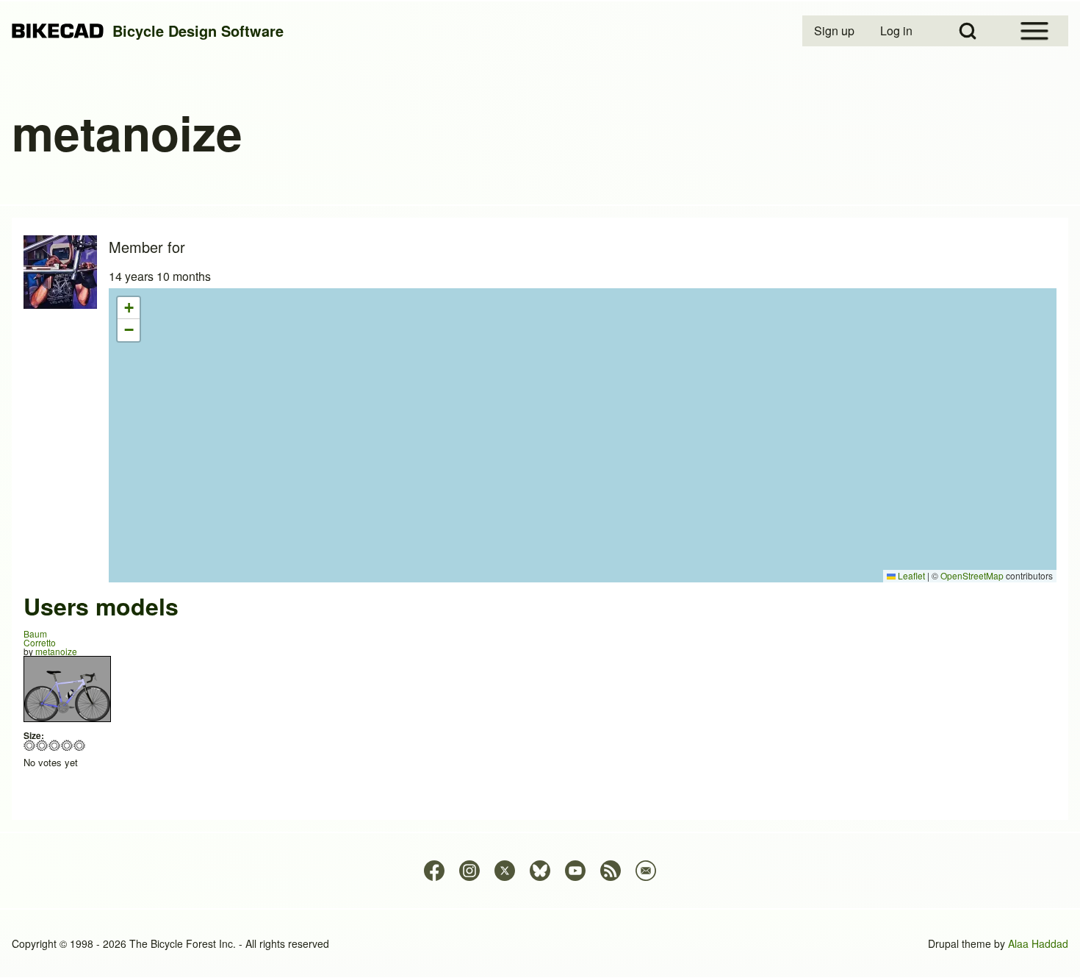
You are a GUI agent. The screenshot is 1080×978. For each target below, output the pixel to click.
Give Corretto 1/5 (30, 745)
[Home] (58, 31)
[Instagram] (469, 871)
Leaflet (910, 575)
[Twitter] (504, 871)
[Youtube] (575, 871)
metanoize (56, 651)
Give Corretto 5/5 (79, 745)
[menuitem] (835, 30)
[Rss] (610, 871)
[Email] (645, 871)
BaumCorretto (40, 638)
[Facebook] (434, 871)
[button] (129, 308)
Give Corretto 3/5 (54, 745)
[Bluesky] (540, 871)
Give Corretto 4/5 (67, 745)
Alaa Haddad (1038, 943)
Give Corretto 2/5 (42, 745)
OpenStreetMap (972, 575)
